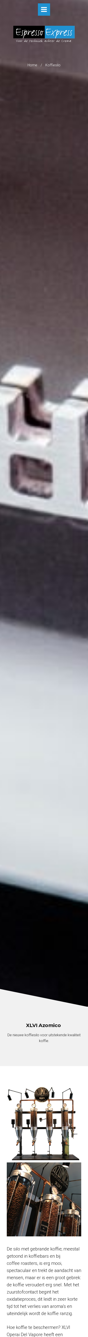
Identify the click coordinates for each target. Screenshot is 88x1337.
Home (32, 65)
